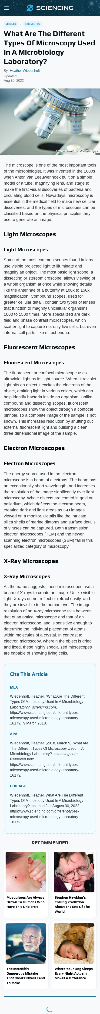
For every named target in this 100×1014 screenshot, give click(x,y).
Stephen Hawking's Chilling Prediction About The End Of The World (72, 904)
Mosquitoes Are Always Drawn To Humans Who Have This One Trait (26, 902)
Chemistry (32, 23)
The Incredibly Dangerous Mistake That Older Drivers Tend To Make (26, 976)
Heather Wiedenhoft (25, 70)
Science (11, 23)
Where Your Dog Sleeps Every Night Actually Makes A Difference (74, 973)
